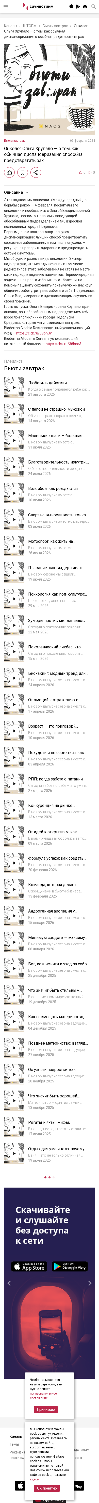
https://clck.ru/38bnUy (34, 333)
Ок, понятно (47, 1488)
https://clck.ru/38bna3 (63, 344)
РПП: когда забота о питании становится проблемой (55, 782)
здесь (34, 1479)
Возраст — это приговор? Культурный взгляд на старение (58, 729)
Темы (14, 1444)
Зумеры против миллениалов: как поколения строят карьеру (57, 623)
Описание (13, 192)
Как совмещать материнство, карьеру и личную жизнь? (56, 1019)
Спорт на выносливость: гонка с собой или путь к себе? (58, 517)
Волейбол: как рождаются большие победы (53, 491)
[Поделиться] (35, 172)
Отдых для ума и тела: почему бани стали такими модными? (56, 1151)
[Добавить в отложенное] (22, 172)
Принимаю (46, 1410)
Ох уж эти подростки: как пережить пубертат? (52, 1072)
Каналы (10, 26)
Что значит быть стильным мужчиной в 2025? (53, 993)
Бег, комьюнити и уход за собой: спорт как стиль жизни (59, 966)
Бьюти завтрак (55, 26)
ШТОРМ (30, 26)
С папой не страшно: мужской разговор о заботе (56, 412)
